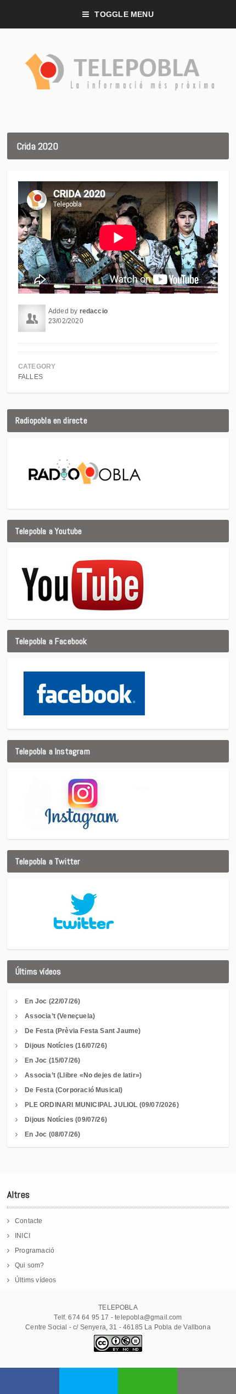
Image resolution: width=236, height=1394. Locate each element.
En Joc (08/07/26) (52, 1134)
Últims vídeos (35, 1280)
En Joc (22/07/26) (52, 1001)
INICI (22, 1236)
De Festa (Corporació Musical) (73, 1090)
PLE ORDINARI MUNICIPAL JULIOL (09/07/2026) (102, 1105)
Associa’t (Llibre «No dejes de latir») (83, 1075)
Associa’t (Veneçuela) (60, 1016)
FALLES (30, 377)
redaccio (94, 311)
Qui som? (29, 1265)
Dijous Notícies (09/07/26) (66, 1119)
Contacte (28, 1221)
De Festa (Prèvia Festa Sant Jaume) (83, 1031)
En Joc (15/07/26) (52, 1060)
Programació (34, 1250)
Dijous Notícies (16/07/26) (66, 1045)
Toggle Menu (123, 14)
